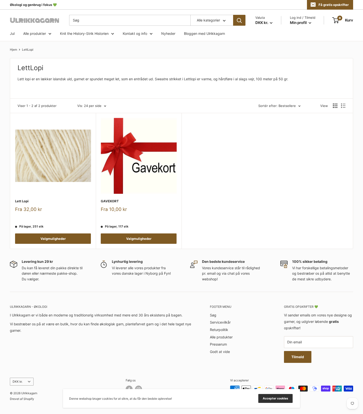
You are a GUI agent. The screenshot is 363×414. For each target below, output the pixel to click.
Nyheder (168, 33)
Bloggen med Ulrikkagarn (204, 33)
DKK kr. (17, 381)
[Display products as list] (343, 106)
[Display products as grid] (335, 106)
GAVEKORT (110, 201)
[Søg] (239, 20)
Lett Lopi (22, 201)
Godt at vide (220, 352)
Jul (12, 33)
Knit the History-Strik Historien (84, 33)
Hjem (13, 49)
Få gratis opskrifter (334, 5)
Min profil (298, 22)
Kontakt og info (135, 33)
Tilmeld (297, 357)
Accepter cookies (275, 398)
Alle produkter (34, 33)
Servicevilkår (220, 322)
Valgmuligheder (53, 239)
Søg (213, 315)
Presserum (218, 344)
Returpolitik (219, 330)
